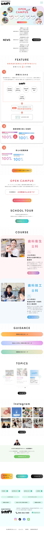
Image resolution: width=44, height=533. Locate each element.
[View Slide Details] (22, 15)
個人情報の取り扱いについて (11, 529)
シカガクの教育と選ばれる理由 (21, 170)
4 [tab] (23, 387)
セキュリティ (21, 529)
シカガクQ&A (10, 497)
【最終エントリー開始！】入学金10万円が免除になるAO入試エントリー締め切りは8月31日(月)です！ (24, 31)
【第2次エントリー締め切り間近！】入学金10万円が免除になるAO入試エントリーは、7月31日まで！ (24, 48)
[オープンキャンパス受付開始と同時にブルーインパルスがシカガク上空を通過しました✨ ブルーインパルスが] (16, 412)
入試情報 (38, 491)
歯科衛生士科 (8, 377)
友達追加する (21, 456)
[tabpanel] (22, 376)
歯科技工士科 (20, 377)
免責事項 (26, 529)
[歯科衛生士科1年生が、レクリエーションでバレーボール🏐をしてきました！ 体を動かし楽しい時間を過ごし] (6, 423)
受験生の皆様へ (6, 502)
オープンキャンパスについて (21, 200)
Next (39, 376)
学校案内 (3, 491)
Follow (21, 432)
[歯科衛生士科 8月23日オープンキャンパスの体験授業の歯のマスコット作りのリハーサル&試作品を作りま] (6, 412)
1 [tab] (1, 24)
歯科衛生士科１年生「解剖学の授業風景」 (9, 381)
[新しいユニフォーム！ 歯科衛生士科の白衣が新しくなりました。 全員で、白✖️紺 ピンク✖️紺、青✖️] (38, 423)
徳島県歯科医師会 (33, 529)
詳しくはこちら (33, 273)
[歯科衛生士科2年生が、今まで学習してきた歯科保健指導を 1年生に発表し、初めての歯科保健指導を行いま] (27, 423)
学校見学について (21, 221)
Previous (4, 376)
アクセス (36, 476)
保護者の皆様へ (38, 502)
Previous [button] (40, 24)
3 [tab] (22, 387)
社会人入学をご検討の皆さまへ (21, 343)
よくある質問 (21, 476)
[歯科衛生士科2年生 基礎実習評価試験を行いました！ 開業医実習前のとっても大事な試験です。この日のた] (38, 412)
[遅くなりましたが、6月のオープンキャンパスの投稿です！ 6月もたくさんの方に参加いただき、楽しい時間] (16, 423)
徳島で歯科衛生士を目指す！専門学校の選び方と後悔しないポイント (34, 381)
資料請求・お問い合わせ (6, 476)
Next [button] (43, 24)
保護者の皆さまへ (21, 352)
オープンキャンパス (32, 497)
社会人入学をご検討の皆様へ (22, 502)
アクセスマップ (36, 512)
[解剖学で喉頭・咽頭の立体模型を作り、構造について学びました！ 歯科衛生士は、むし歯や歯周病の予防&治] (27, 412)
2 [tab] (2, 24)
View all (35, 39)
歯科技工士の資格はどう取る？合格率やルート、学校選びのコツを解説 (22, 383)
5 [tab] (25, 387)
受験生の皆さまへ (21, 334)
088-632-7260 (23, 512)
